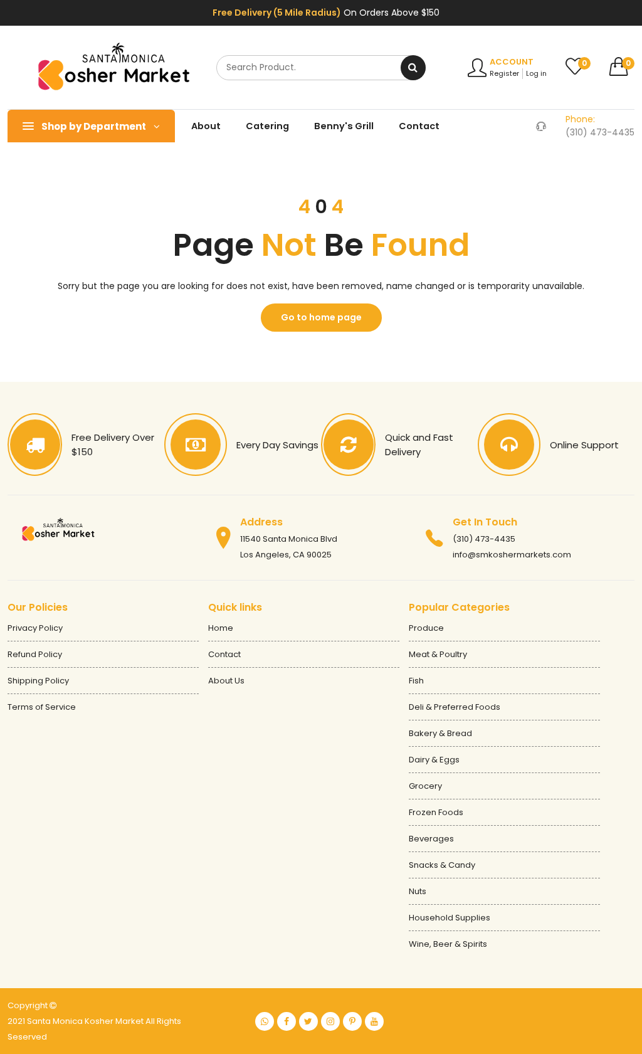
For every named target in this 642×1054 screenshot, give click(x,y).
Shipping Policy (38, 681)
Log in (536, 73)
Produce (426, 628)
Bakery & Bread (440, 733)
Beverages (431, 839)
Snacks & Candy (442, 865)
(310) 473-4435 (484, 539)
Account (512, 62)
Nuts (417, 891)
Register (504, 73)
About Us (226, 681)
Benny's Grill (344, 126)
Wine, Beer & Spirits (448, 944)
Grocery (425, 786)
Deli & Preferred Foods (454, 707)
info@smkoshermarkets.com (512, 555)
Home (220, 628)
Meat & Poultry (438, 654)
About (206, 126)
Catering (267, 126)
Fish (416, 681)
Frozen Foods (436, 812)
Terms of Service (42, 707)
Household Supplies (449, 918)
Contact (419, 126)
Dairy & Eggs (434, 760)
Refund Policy (35, 654)
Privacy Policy (35, 628)
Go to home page (321, 317)
